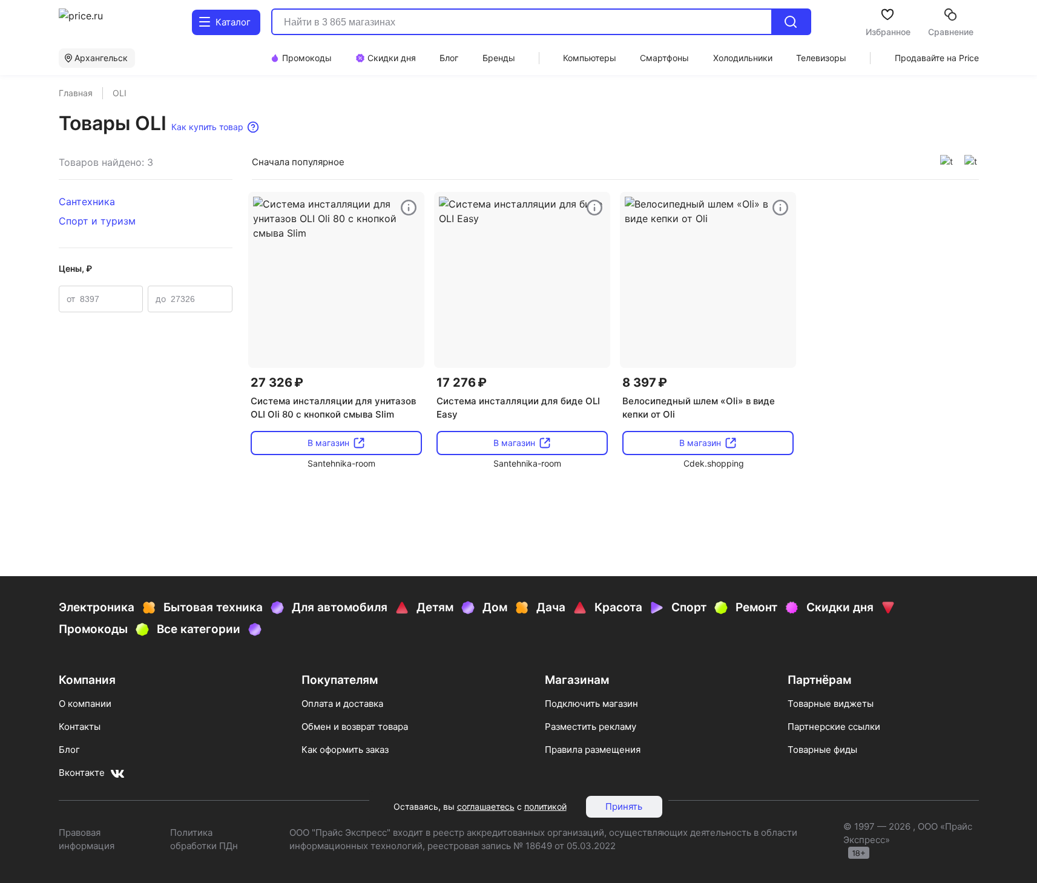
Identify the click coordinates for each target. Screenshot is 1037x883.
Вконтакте (82, 772)
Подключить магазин (591, 703)
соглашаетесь (486, 806)
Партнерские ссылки (834, 726)
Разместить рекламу (590, 726)
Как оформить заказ (345, 749)
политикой (545, 806)
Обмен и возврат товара (354, 726)
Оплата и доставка (342, 703)
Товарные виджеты (831, 703)
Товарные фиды (822, 749)
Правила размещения (592, 749)
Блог (69, 749)
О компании (85, 703)
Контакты (79, 726)
